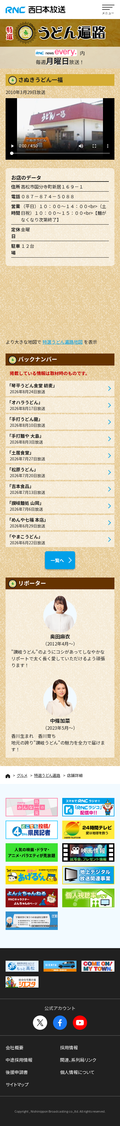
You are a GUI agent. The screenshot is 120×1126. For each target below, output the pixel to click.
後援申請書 (17, 1072)
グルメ (22, 775)
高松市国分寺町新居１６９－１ (52, 186)
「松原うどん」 (26, 472)
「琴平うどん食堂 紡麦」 (32, 388)
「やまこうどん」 (26, 539)
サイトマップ (17, 1084)
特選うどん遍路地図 (62, 341)
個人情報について (77, 1072)
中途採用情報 (19, 1059)
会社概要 (14, 1047)
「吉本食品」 (26, 489)
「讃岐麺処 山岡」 (25, 506)
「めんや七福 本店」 (27, 522)
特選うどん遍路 (47, 775)
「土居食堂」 (26, 455)
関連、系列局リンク (78, 1059)
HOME (8, 776)
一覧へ (57, 560)
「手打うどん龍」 (26, 422)
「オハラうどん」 (26, 405)
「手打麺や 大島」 (25, 438)
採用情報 (69, 1047)
